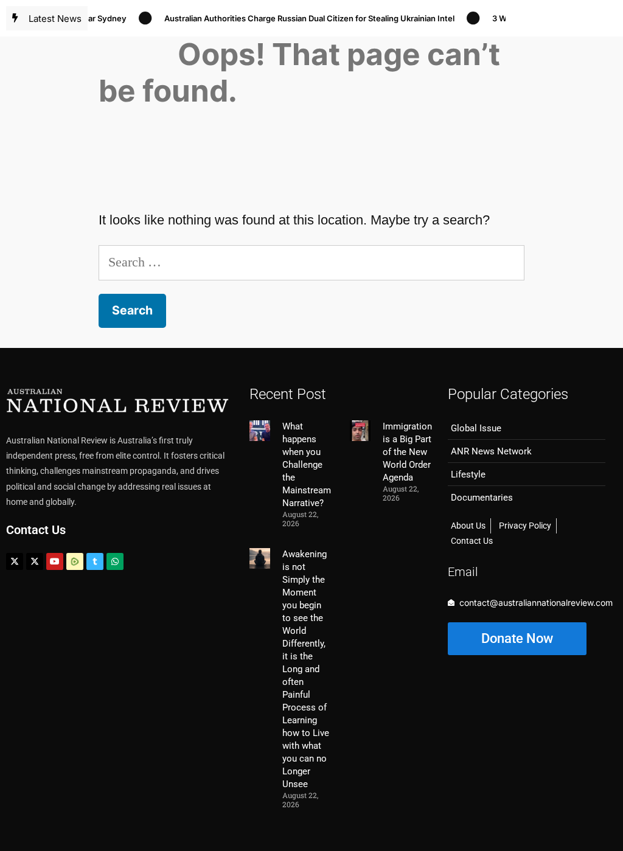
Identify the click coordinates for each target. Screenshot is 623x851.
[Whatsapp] (115, 561)
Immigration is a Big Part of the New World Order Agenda (407, 452)
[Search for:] (311, 261)
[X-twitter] (14, 561)
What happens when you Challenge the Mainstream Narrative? (306, 465)
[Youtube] (54, 561)
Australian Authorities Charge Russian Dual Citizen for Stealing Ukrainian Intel (301, 18)
